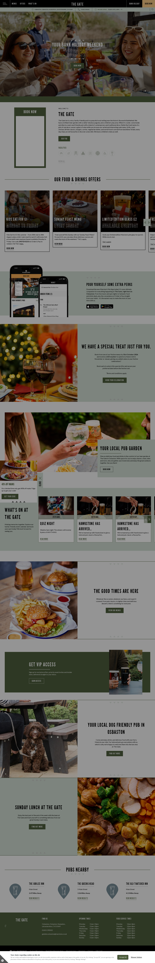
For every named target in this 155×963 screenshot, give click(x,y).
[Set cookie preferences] (4, 959)
